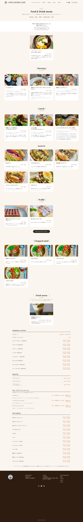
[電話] (44, 486)
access (54, 2)
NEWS (43, 2)
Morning (31, 17)
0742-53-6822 (74, 2)
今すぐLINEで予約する (42, 28)
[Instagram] (67, 2)
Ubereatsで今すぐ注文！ (41, 231)
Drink (52, 17)
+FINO (59, 2)
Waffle (40, 17)
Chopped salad (46, 17)
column (49, 2)
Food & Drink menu (36, 2)
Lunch (36, 17)
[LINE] (69, 2)
